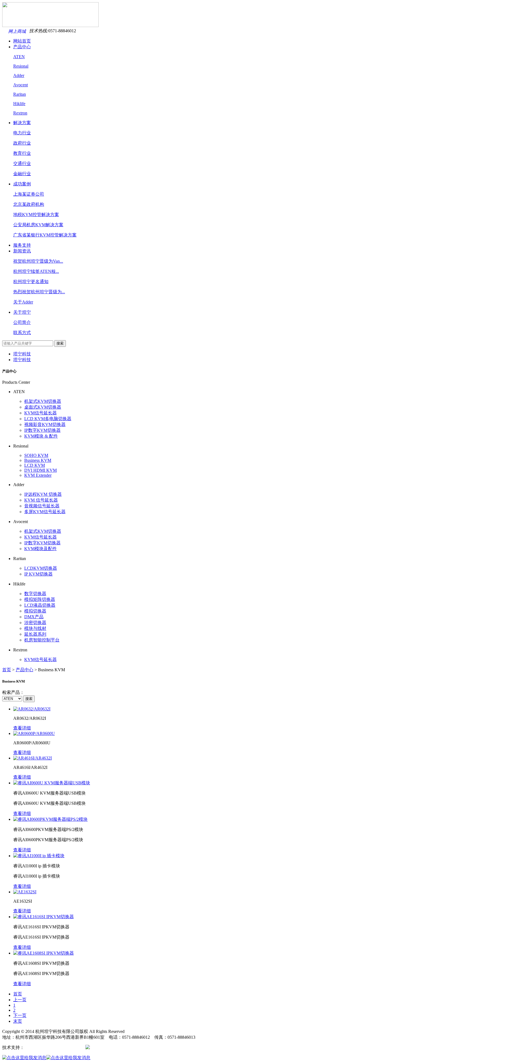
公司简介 (22, 322)
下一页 (19, 1015)
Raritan (19, 94)
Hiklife (19, 103)
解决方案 (22, 122)
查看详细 (22, 728)
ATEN (19, 56)
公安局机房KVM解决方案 (38, 224)
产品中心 (22, 46)
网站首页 (22, 41)
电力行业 (22, 132)
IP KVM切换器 (38, 574)
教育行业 (22, 153)
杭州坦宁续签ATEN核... (36, 271)
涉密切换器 (35, 622)
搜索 (60, 343)
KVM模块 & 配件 (41, 436)
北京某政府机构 (28, 204)
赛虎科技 (33, 1047)
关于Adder (23, 302)
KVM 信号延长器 (41, 500)
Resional (20, 66)
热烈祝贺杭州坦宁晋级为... (39, 291)
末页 (17, 1021)
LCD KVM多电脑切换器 (47, 418)
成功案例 (22, 184)
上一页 (19, 999)
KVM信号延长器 (40, 413)
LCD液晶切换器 (39, 605)
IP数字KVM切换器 (42, 430)
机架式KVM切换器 (42, 401)
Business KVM (37, 460)
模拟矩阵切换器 (39, 599)
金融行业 (22, 173)
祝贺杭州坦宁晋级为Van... (38, 261)
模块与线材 (35, 628)
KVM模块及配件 (40, 548)
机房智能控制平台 (42, 640)
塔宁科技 (22, 353)
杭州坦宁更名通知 (30, 281)
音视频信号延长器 (42, 505)
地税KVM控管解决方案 (36, 214)
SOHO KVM (36, 455)
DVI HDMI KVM (40, 470)
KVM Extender (38, 475)
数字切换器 (35, 593)
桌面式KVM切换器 (42, 407)
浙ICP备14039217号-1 (63, 1047)
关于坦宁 (22, 312)
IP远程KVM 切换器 (43, 494)
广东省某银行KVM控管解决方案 (45, 235)
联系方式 (22, 332)
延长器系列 (35, 634)
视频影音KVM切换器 (45, 424)
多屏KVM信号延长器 (45, 511)
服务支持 (22, 245)
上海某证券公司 (28, 194)
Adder (18, 75)
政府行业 (22, 143)
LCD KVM (34, 465)
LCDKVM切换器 (40, 568)
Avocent (20, 84)
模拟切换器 (35, 611)
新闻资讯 (22, 251)
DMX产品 (34, 616)
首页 (6, 669)
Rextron (20, 113)
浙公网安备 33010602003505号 (119, 1047)
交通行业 (22, 163)
